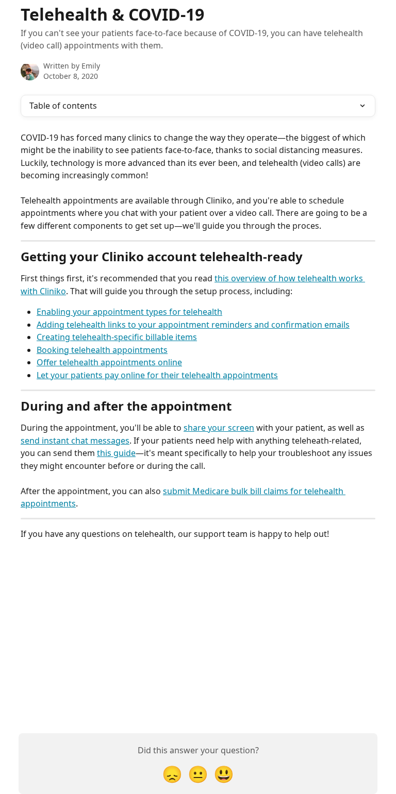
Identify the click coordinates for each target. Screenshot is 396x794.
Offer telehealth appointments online (109, 362)
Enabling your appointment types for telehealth (129, 311)
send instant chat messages (75, 440)
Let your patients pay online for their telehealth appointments (157, 375)
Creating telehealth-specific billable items (117, 337)
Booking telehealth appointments (102, 350)
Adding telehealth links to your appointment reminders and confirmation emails (193, 324)
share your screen (219, 427)
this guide (116, 453)
